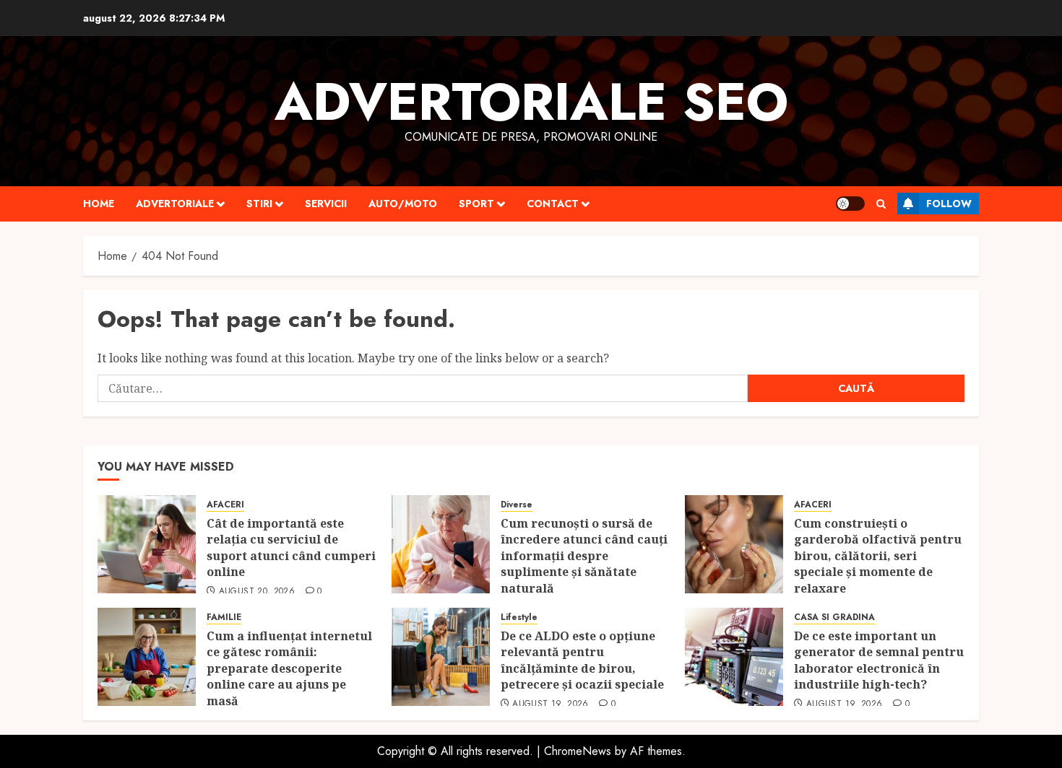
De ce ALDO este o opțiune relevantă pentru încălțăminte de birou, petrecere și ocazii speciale (584, 660)
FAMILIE (224, 617)
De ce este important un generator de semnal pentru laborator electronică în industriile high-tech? (879, 660)
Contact (553, 203)
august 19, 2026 (550, 704)
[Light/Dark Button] (850, 203)
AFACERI (225, 505)
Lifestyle (519, 617)
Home (98, 203)
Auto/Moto (402, 203)
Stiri (259, 203)
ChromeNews (577, 751)
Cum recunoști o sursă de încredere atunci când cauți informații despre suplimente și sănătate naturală (584, 555)
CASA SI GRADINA (834, 617)
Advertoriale (175, 203)
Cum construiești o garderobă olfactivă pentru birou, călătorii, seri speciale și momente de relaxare (878, 555)
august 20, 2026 (257, 592)
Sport (476, 203)
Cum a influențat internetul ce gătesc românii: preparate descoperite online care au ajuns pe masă (289, 668)
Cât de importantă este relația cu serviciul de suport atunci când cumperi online (291, 547)
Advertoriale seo (531, 101)
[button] (881, 204)
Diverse (516, 505)
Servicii (326, 203)
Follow (949, 203)
